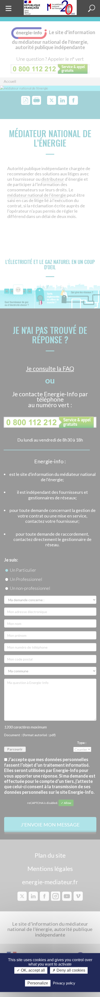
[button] (91, 8)
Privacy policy (64, 983)
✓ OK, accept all (31, 970)
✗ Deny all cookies (68, 970)
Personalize (37, 983)
